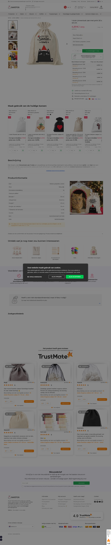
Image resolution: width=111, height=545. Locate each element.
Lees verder (77, 272)
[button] (34, 277)
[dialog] (55, 272)
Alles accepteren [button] (74, 276)
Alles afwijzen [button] (57, 276)
